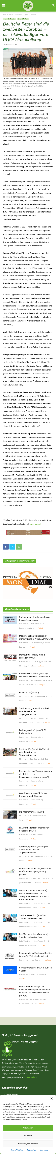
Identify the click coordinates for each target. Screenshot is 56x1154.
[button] (51, 1098)
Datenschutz (31, 1150)
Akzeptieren (28, 1127)
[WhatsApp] (19, 547)
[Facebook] (6, 547)
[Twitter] (12, 547)
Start (4, 14)
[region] (28, 532)
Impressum (44, 1150)
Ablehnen (28, 1135)
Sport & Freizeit (30, 14)
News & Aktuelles (15, 14)
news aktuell (35, 524)
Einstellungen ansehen (28, 1143)
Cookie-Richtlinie (17, 1150)
